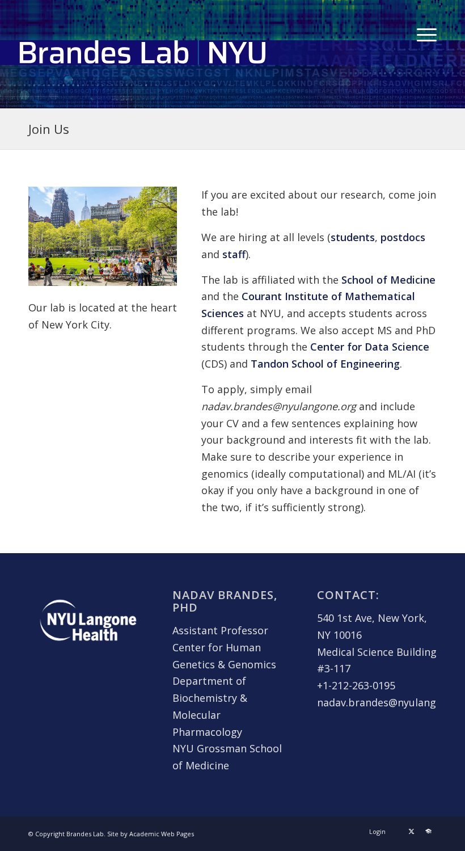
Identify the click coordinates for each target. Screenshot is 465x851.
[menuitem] (424, 33)
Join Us (48, 128)
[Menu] (424, 33)
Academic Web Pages (161, 833)
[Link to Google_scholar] (428, 831)
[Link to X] (411, 831)
